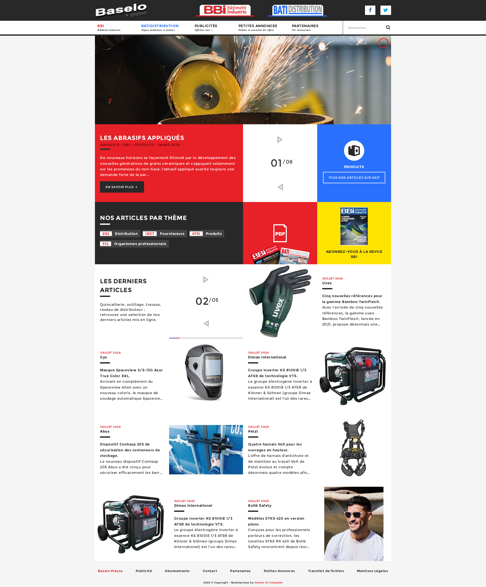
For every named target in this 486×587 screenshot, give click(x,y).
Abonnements (177, 571)
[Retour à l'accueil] (121, 10)
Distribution (120, 233)
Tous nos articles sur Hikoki (354, 177)
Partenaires (305, 27)
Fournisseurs (165, 233)
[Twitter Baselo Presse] (385, 10)
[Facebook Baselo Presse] (370, 10)
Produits (207, 233)
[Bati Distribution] (297, 10)
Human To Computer (269, 582)
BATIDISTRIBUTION (160, 27)
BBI (108, 27)
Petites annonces (257, 27)
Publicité (144, 571)
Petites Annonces (279, 571)
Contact (210, 571)
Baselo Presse (110, 571)
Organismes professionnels (134, 243)
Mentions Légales (372, 571)
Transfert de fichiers (326, 571)
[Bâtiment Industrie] (225, 10)
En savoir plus (120, 184)
